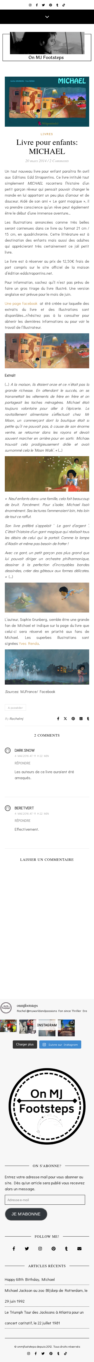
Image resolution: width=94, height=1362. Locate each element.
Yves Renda (29, 643)
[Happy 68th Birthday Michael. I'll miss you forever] (27, 1027)
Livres (47, 134)
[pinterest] (51, 5)
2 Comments (59, 160)
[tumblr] (57, 5)
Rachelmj (16, 718)
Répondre (22, 763)
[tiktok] (63, 5)
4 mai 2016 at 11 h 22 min (32, 756)
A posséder (15, 707)
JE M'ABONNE (26, 1214)
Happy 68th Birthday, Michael (30, 1279)
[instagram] (30, 5)
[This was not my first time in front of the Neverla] (66, 1028)
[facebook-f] (37, 5)
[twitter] (44, 5)
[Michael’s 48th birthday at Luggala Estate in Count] (8, 1026)
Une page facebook (21, 303)
